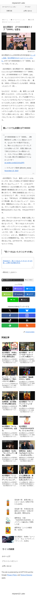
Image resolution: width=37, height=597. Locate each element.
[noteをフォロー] (27, 320)
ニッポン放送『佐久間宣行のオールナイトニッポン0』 (18, 58)
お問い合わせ (6, 566)
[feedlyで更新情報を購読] (10, 325)
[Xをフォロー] (10, 310)
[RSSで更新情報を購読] (27, 325)
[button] (24, 300)
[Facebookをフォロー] (10, 315)
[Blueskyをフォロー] (27, 310)
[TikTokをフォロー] (10, 320)
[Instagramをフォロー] (27, 315)
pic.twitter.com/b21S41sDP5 (14, 163)
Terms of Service (26, 575)
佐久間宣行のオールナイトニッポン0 (13, 280)
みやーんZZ (6, 556)
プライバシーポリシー (10, 561)
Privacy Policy (12, 575)
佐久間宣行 (30, 280)
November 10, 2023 (11, 171)
